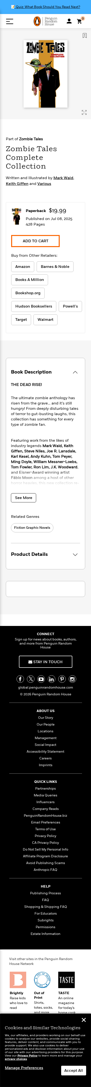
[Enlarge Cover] (84, 112)
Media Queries (45, 795)
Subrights (46, 920)
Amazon (22, 266)
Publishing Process (45, 893)
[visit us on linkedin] (51, 679)
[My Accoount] (69, 21)
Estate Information (45, 934)
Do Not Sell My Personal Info (45, 849)
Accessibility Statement (45, 751)
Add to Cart (35, 241)
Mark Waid (63, 178)
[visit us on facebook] (20, 679)
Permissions (45, 927)
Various (44, 183)
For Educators (45, 913)
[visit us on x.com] (30, 679)
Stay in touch (47, 662)
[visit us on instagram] (72, 679)
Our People (46, 724)
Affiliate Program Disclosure (45, 856)
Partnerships (45, 788)
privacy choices (16, 1059)
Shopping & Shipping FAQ (45, 906)
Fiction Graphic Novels (32, 527)
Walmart (45, 319)
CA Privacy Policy (45, 842)
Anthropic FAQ (45, 869)
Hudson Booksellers (33, 306)
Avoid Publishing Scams (45, 863)
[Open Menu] (9, 21)
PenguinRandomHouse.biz (45, 815)
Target (21, 319)
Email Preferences (45, 822)
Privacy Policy (45, 836)
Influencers (45, 802)
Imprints (45, 765)
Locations (45, 731)
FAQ (45, 900)
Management (46, 738)
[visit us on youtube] (41, 679)
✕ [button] (84, 1020)
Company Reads (46, 809)
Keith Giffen (17, 183)
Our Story (45, 717)
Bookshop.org (28, 293)
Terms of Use (45, 829)
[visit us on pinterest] (62, 679)
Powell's (70, 306)
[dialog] (45, 1050)
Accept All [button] (73, 1070)
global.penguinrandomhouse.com (45, 687)
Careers (45, 758)
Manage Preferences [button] (24, 1068)
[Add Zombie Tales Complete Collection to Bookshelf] (84, 35)
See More (23, 497)
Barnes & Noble (55, 266)
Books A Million (29, 279)
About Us (46, 711)
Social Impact (45, 744)
